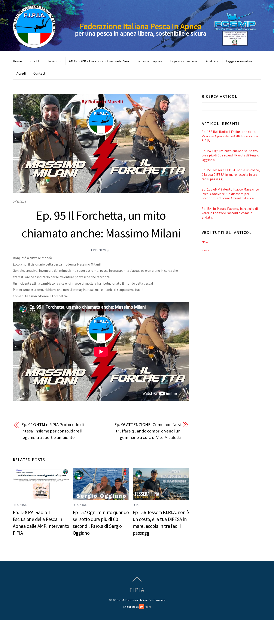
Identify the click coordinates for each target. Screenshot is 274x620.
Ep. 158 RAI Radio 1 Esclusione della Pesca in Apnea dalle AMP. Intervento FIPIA (230, 136)
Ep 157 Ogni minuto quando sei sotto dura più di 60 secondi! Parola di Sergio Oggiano (230, 155)
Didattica (211, 61)
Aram (147, 606)
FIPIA (94, 250)
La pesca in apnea (149, 61)
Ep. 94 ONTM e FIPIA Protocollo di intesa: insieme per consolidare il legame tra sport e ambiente (52, 431)
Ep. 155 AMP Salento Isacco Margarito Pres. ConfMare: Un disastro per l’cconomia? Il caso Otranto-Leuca (230, 193)
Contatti (39, 73)
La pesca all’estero (183, 61)
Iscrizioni (54, 61)
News (102, 250)
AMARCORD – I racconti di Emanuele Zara (99, 61)
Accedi (21, 73)
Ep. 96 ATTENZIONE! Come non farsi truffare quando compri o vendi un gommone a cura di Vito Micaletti (147, 431)
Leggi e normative (239, 61)
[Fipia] (34, 45)
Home (17, 61)
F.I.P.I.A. (35, 61)
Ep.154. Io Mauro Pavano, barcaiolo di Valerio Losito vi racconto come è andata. (230, 212)
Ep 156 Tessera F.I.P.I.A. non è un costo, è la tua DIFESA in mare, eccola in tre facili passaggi (231, 174)
